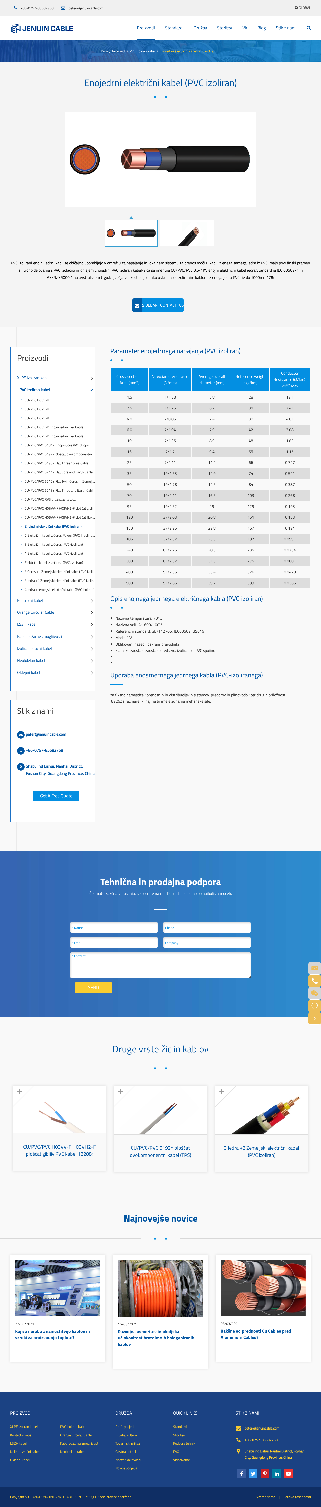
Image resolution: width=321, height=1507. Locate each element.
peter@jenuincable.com (86, 8)
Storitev (224, 27)
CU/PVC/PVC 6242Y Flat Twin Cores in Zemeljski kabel (60, 481)
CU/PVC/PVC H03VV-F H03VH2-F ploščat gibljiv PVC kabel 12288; (60, 508)
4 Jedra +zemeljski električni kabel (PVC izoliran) (59, 589)
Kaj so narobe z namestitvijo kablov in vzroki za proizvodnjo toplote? (52, 1335)
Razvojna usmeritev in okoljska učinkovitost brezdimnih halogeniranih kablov (156, 1338)
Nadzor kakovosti (128, 1459)
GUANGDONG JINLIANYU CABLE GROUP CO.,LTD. (63, 1496)
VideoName (181, 1459)
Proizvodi (146, 27)
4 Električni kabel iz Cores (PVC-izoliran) (54, 553)
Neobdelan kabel (31, 660)
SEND (93, 987)
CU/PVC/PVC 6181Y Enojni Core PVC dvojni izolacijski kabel (60, 445)
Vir (244, 27)
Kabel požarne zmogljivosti (39, 636)
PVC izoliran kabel (142, 51)
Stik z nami (286, 27)
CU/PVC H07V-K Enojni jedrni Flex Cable (54, 436)
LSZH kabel (26, 624)
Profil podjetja (125, 1426)
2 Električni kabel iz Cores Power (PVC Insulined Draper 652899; (60, 535)
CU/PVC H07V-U (37, 409)
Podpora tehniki (184, 1443)
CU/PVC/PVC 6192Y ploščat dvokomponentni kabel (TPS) (60, 454)
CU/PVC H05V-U (37, 400)
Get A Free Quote (56, 795)
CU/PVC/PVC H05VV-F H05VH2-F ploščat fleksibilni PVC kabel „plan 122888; (60, 517)
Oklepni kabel (28, 672)
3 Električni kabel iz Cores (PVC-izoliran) (54, 544)
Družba (200, 27)
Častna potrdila (126, 1451)
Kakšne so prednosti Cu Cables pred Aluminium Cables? (256, 1334)
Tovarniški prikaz (127, 1443)
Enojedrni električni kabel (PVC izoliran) (188, 51)
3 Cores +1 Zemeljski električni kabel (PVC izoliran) (60, 571)
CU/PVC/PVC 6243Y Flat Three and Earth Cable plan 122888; (60, 490)
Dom (104, 51)
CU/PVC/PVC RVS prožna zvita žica (50, 499)
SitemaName (265, 1496)
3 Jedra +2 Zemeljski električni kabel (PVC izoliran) (60, 580)
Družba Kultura (126, 1435)
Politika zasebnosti (297, 1496)
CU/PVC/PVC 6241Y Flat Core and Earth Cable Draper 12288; (60, 472)
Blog (261, 27)
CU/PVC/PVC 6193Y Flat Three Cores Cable (56, 463)
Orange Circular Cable (35, 612)
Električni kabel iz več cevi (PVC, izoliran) (54, 562)
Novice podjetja (126, 1468)
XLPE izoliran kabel (33, 378)
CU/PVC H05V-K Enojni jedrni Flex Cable (54, 427)
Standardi (174, 27)
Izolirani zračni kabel (34, 648)
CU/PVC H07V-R (37, 418)
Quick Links (185, 1413)
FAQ (176, 1451)
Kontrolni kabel (30, 600)
